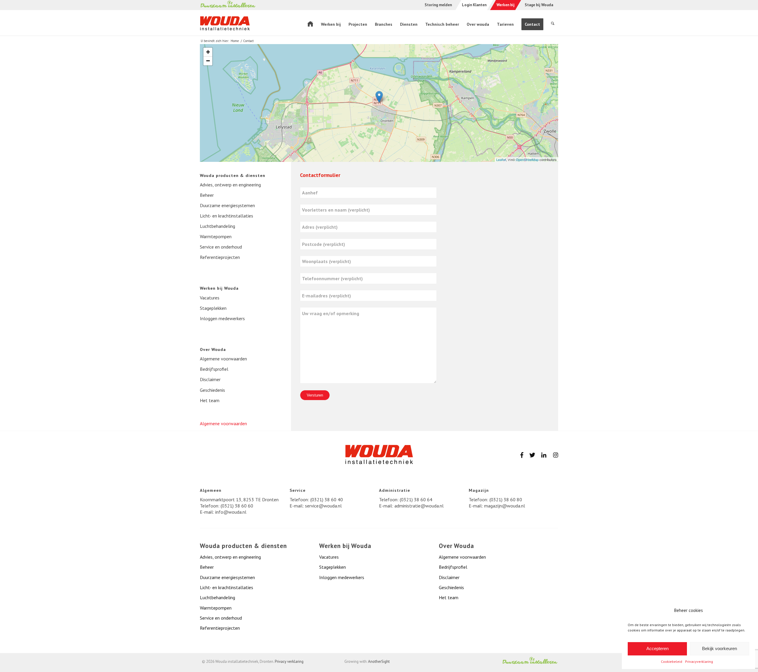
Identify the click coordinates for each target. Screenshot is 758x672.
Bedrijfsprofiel (214, 369)
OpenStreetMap (527, 159)
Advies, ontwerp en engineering (230, 185)
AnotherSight (379, 661)
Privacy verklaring (289, 661)
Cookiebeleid (671, 661)
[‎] (310, 23)
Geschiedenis (212, 390)
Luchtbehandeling (217, 226)
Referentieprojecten (220, 257)
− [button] (208, 61)
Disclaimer (210, 379)
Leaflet (501, 159)
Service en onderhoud (221, 247)
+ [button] (208, 52)
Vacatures (209, 298)
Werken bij (506, 5)
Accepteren (657, 648)
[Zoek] (552, 23)
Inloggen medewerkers (222, 318)
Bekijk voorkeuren (719, 648)
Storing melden (438, 4)
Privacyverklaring (699, 661)
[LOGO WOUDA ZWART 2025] (225, 26)
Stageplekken (213, 308)
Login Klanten (474, 5)
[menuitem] (310, 23)
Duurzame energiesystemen (227, 205)
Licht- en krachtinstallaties (226, 216)
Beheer (207, 195)
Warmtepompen (216, 236)
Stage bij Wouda (539, 4)
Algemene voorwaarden (223, 359)
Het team (209, 400)
